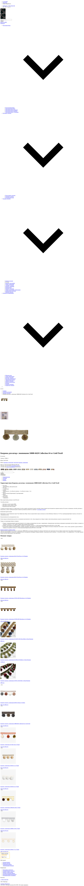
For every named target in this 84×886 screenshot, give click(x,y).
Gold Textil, (16, 462)
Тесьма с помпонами (9, 284)
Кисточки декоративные (10, 378)
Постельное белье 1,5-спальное (11, 112)
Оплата (4, 479)
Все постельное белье (9, 107)
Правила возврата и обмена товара (7, 529)
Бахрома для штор (9, 280)
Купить (2, 473)
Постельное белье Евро (10, 108)
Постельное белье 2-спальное (11, 109)
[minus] (0, 472)
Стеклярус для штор (9, 285)
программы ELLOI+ (15, 465)
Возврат (4, 480)
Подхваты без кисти (9, 197)
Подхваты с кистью (9, 196)
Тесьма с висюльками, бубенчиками (12, 289)
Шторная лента (8, 375)
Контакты (5, 2)
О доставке (5, 1)
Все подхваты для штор (10, 195)
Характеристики (6, 477)
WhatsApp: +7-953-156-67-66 (9, 5)
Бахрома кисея (8, 287)
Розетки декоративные (10, 382)
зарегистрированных (10, 466)
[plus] (13, 472)
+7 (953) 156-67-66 (4, 879)
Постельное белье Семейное (11, 111)
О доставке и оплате (41, 509)
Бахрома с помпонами (23, 462)
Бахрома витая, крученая (10, 290)
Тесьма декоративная (9, 376)
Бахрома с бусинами (9, 288)
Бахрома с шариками (9, 286)
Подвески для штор (9, 384)
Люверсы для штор (9, 380)
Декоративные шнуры (10, 379)
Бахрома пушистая (9, 292)
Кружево (7, 383)
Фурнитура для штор (9, 385)
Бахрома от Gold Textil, (8, 462)
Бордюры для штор (9, 377)
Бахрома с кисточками (10, 283)
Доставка (5, 478)
